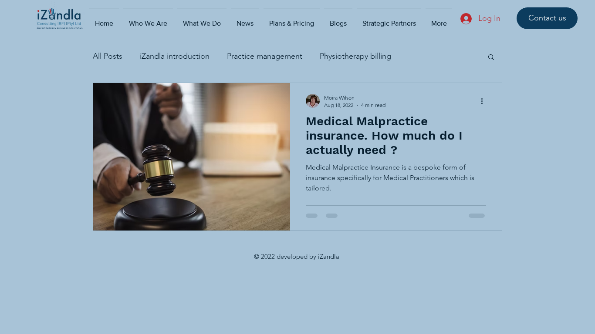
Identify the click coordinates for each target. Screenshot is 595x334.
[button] (491, 57)
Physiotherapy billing (355, 56)
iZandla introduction (175, 56)
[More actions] (485, 101)
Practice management (264, 56)
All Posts (107, 56)
